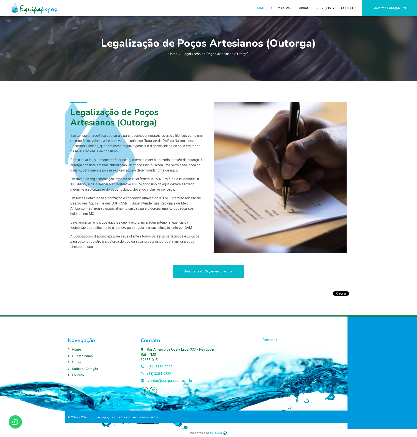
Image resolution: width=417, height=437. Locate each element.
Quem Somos (281, 8)
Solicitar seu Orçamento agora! (208, 271)
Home (260, 8)
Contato (348, 8)
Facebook (269, 340)
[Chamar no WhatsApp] (15, 421)
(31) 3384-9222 (160, 366)
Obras (304, 8)
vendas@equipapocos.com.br (170, 380)
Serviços (323, 8)
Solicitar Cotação (386, 8)
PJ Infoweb (216, 433)
